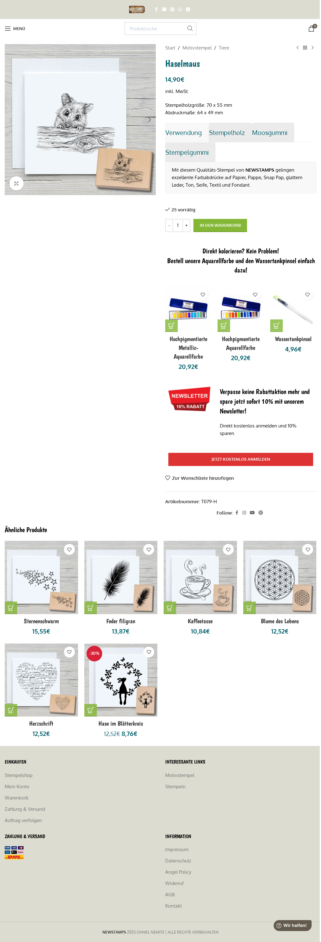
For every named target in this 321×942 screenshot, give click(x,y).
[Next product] (312, 48)
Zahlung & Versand (25, 809)
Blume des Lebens (280, 621)
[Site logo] (137, 9)
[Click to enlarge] (16, 183)
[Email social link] (164, 9)
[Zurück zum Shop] (305, 48)
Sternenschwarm (41, 621)
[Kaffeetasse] (200, 577)
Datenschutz (178, 861)
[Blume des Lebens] (280, 577)
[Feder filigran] (121, 577)
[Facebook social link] (156, 9)
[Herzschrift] (41, 680)
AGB (170, 895)
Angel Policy (178, 872)
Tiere (224, 48)
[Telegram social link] (188, 9)
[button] (11, 119)
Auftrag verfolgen (23, 820)
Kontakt (173, 906)
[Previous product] (297, 48)
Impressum (176, 849)
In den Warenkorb (220, 225)
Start (170, 48)
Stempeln (175, 786)
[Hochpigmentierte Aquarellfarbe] (241, 309)
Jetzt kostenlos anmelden (241, 459)
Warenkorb (17, 798)
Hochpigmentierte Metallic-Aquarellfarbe (188, 347)
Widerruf (174, 883)
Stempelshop (19, 775)
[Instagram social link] (244, 513)
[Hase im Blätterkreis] (121, 680)
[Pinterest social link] (172, 9)
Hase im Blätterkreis (120, 723)
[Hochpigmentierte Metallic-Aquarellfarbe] (188, 309)
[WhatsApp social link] (180, 9)
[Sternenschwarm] (41, 577)
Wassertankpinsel (293, 339)
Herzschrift (41, 723)
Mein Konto (17, 786)
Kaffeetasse (200, 621)
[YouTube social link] (252, 513)
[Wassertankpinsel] (293, 309)
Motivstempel (197, 48)
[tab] (186, 132)
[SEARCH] (190, 28)
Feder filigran (120, 621)
